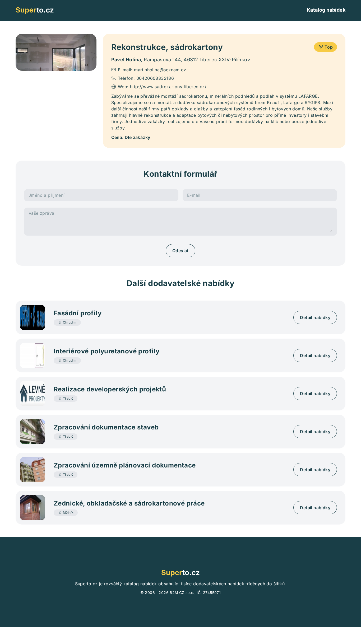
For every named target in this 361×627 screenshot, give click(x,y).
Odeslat (180, 250)
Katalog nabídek (326, 10)
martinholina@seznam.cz (160, 69)
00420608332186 (155, 78)
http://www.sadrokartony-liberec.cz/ (168, 86)
